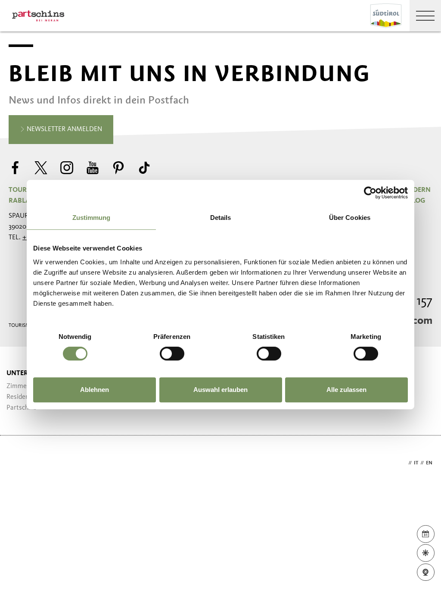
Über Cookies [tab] (349, 217)
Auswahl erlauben (220, 389)
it (416, 463)
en (429, 463)
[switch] (172, 353)
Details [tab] (220, 217)
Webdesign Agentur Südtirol (19, 463)
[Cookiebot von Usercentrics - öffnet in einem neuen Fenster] (370, 192)
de (403, 463)
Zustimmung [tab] (91, 217)
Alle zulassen (346, 389)
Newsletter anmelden (63, 129)
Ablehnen (94, 389)
